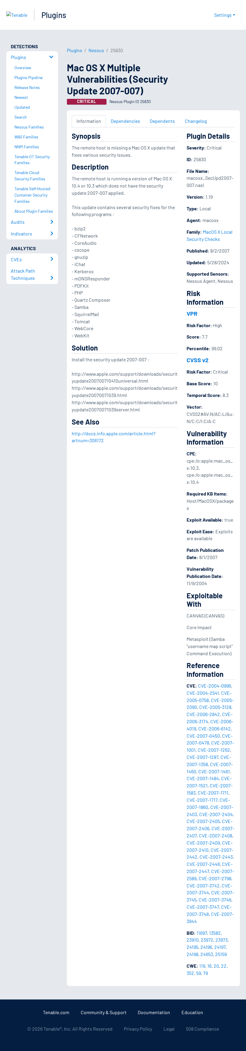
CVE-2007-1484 (203, 778)
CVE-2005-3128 (215, 707)
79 (205, 973)
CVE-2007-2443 (216, 857)
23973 (221, 940)
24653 (206, 954)
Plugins (53, 14)
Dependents (162, 121)
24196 (206, 947)
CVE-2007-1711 (213, 792)
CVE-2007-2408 (215, 835)
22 (223, 966)
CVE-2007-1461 (214, 771)
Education (192, 1012)
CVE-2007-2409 (203, 842)
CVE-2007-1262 (214, 750)
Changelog (196, 121)
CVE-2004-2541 (203, 693)
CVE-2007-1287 (202, 757)
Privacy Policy (138, 1029)
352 (190, 973)
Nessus (96, 50)
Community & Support (104, 1012)
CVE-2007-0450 (203, 736)
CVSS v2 (197, 359)
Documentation (154, 1012)
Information (88, 121)
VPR (192, 313)
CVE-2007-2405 (203, 821)
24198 (192, 954)
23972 (207, 940)
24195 (192, 947)
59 (198, 973)
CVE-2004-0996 (214, 685)
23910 (193, 940)
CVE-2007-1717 (202, 800)
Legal (169, 1029)
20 (216, 966)
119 (202, 966)
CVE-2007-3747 (203, 907)
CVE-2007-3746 (215, 899)
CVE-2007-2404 (216, 814)
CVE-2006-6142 (214, 728)
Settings (223, 15)
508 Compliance (202, 1029)
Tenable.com (56, 1012)
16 (209, 966)
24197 (220, 947)
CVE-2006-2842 (203, 714)
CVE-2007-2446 (203, 864)
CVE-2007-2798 (215, 878)
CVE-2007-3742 (203, 885)
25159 (221, 954)
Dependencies (125, 121)
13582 (215, 933)
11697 (201, 933)
